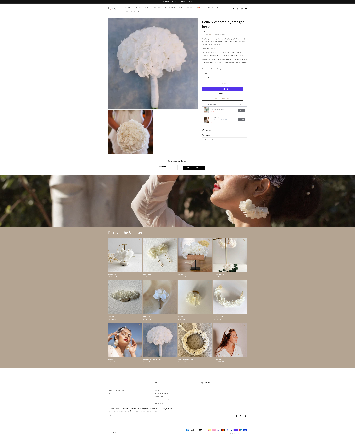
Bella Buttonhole (147, 316)
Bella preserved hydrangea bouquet (152, 359)
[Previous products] (241, 104)
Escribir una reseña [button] (193, 168)
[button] (128, 7)
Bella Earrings (215, 117)
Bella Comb (111, 316)
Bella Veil (110, 359)
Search (157, 387)
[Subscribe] (139, 416)
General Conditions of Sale (163, 400)
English (112, 432)
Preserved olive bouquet (218, 109)
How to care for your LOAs (116, 390)
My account (204, 387)
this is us (110, 387)
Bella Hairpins (147, 274)
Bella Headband (217, 359)
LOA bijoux (235, 433)
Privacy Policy (159, 403)
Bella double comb (218, 316)
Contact (157, 390)
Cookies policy (159, 397)
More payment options (222, 93)
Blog (109, 393)
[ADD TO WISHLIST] (139, 240)
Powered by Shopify (242, 433)
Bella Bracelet (181, 274)
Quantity (204, 73)
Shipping (211, 34)
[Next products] (245, 104)
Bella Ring (180, 316)
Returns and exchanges (162, 393)
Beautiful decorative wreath (185, 359)
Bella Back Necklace (218, 274)
